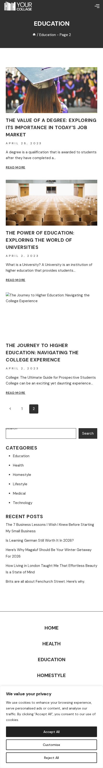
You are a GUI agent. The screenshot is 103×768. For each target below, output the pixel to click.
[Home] (34, 34)
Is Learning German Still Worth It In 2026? (40, 540)
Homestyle (22, 474)
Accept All (51, 732)
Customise (51, 745)
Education (21, 456)
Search (88, 433)
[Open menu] (97, 6)
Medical (19, 493)
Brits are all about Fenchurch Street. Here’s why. (45, 581)
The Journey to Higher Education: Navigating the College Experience (42, 352)
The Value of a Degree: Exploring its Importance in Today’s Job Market (51, 127)
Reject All (51, 758)
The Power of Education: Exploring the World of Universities (40, 240)
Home (52, 628)
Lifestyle (20, 484)
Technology (22, 502)
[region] (51, 727)
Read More (15, 167)
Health (18, 465)
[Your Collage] (18, 6)
